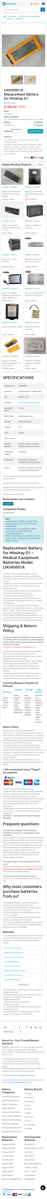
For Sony (28, 1109)
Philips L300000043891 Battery (15, 970)
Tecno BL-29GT (8, 1156)
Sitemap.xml (7, 1192)
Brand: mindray (10, 103)
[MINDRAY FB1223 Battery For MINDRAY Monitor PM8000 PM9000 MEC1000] (12, 211)
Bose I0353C (29, 1160)
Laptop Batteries (8, 1108)
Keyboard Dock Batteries (12, 1131)
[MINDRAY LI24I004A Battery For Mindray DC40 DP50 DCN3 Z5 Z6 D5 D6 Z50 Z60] (12, 177)
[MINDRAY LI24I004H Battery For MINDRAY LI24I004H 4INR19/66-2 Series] (35, 346)
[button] (43, 3)
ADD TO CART (36, 131)
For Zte (27, 1120)
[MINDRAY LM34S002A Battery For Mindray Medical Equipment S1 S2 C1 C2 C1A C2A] (12, 346)
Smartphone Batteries (10, 1096)
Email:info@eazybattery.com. (20, 1082)
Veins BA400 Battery (12, 961)
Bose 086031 (30, 1144)
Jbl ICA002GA (30, 1175)
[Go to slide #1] (17, 79)
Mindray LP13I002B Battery (14, 953)
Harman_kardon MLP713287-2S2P (35, 1148)
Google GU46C (7, 1171)
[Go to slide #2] (30, 79)
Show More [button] (23, 984)
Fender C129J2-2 (31, 1167)
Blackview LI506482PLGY (12, 1179)
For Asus (28, 1093)
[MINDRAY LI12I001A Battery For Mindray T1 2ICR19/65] (35, 211)
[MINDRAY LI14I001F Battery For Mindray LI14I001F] (12, 244)
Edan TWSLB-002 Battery (13, 948)
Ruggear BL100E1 (9, 1144)
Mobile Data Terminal (10, 1100)
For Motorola (30, 1124)
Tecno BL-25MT (8, 1160)
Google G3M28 (8, 1167)
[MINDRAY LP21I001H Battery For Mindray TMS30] (12, 312)
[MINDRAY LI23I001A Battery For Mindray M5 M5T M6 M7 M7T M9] (35, 244)
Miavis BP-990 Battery (12, 979)
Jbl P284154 (29, 1156)
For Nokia (28, 1128)
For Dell (28, 1113)
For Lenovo (29, 1117)
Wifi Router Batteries (10, 1123)
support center (28, 1075)
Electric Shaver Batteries (11, 1116)
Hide (39, 164)
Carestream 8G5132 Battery (14, 957)
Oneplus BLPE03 (8, 1148)
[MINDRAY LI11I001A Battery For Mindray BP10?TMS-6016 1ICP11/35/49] (35, 278)
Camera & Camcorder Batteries (12, 1112)
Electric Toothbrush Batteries (12, 1120)
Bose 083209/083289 (33, 1163)
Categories (12, 16)
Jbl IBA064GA (30, 1179)
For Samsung (30, 1101)
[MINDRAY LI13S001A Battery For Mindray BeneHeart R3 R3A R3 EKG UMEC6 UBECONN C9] (12, 278)
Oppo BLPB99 (7, 1163)
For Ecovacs (29, 1097)
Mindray (9, 19)
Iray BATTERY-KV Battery (13, 975)
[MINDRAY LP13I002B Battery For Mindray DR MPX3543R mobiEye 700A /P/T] (35, 177)
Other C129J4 (30, 1171)
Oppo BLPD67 (7, 1175)
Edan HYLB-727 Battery (13, 966)
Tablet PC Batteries (9, 1104)
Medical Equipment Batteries (29, 16)
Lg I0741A (28, 1152)
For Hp (27, 1105)
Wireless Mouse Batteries (12, 1127)
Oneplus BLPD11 (8, 1152)
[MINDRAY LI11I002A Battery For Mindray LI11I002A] (35, 312)
